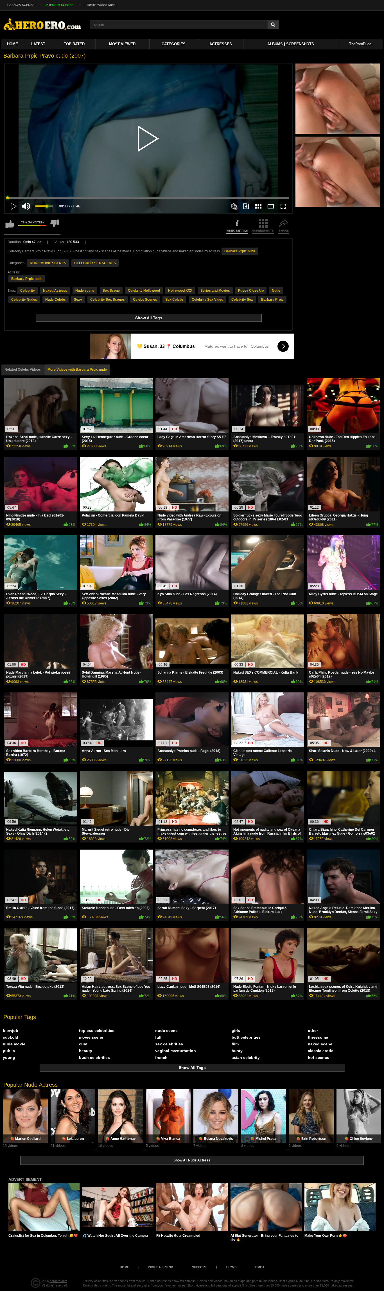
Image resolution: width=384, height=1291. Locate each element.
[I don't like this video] (54, 226)
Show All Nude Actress (191, 1160)
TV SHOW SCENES (20, 4)
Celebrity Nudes (24, 300)
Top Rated (74, 44)
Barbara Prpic (272, 300)
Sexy (78, 300)
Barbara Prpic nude (240, 251)
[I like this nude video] (9, 226)
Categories (174, 44)
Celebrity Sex (242, 300)
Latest (38, 44)
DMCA (260, 1267)
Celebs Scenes (145, 300)
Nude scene (84, 291)
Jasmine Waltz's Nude (100, 4)
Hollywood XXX (180, 291)
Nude (276, 291)
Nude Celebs (55, 300)
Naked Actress (55, 291)
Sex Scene (111, 291)
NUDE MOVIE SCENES (48, 263)
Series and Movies (215, 291)
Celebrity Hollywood (144, 291)
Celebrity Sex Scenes (107, 300)
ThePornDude (360, 44)
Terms (231, 1267)
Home (12, 44)
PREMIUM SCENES (59, 4)
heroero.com (58, 1281)
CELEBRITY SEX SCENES (95, 263)
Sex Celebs (174, 300)
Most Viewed (122, 44)
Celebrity (27, 291)
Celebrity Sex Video (207, 300)
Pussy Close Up (251, 291)
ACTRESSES (220, 44)
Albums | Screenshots (290, 44)
